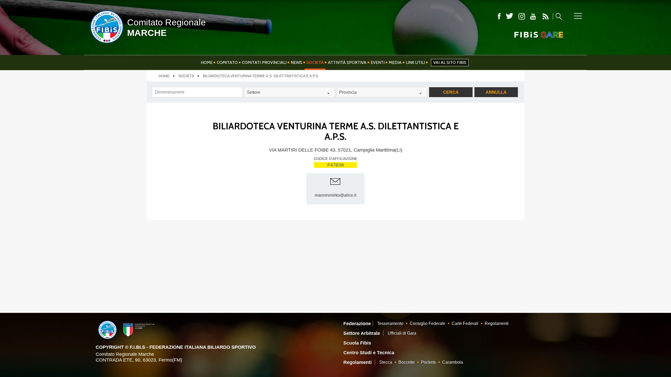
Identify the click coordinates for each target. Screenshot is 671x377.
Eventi (378, 62)
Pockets (428, 362)
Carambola (452, 362)
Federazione (357, 323)
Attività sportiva (347, 62)
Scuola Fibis (357, 343)
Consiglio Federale (427, 323)
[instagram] (522, 16)
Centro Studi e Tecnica (368, 352)
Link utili (415, 62)
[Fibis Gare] (530, 34)
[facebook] (499, 16)
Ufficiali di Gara (402, 333)
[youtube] (533, 16)
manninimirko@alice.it (335, 195)
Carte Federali (465, 323)
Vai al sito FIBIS (449, 62)
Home (207, 62)
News (296, 62)
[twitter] (509, 16)
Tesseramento (390, 323)
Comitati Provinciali (264, 62)
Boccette (406, 362)
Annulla (496, 92)
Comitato (227, 62)
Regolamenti (496, 323)
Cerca (451, 92)
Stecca (385, 362)
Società (315, 62)
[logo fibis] (105, 44)
